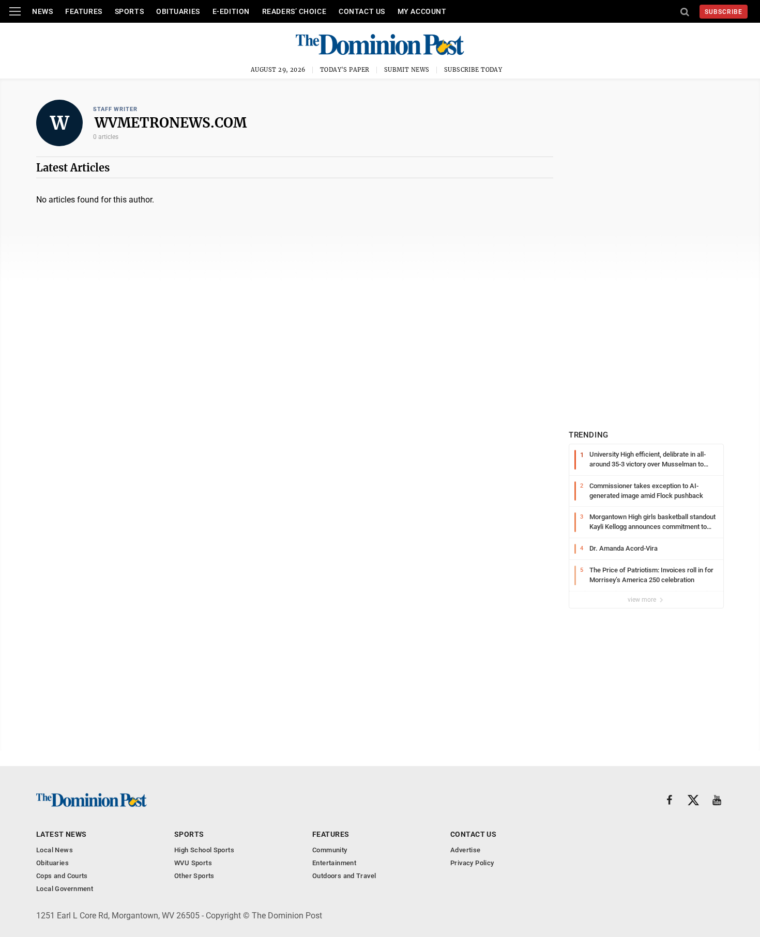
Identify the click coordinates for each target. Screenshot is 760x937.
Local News (54, 850)
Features (83, 11)
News (42, 11)
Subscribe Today (473, 69)
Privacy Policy (472, 863)
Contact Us (362, 11)
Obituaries (178, 11)
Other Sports (194, 876)
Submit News (407, 69)
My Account (422, 11)
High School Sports (204, 850)
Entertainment (334, 863)
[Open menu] (15, 11)
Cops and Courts (62, 876)
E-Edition (231, 11)
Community (329, 850)
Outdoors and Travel (344, 876)
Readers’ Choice (294, 11)
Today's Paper (345, 69)
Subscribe (723, 11)
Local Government (64, 889)
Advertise (465, 850)
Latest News (61, 834)
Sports (129, 11)
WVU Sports (193, 863)
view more (643, 599)
